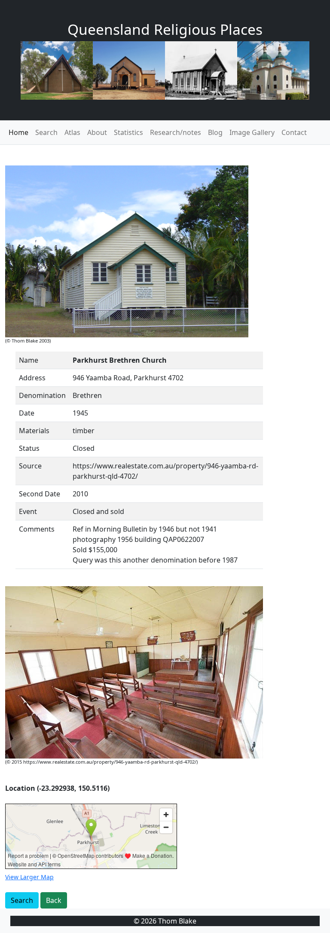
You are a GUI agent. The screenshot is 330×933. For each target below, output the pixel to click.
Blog (215, 132)
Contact (294, 132)
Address (32, 377)
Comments (37, 529)
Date (26, 413)
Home (18, 132)
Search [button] (22, 900)
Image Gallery (252, 132)
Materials (34, 430)
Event (28, 511)
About (97, 132)
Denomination (42, 395)
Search (46, 132)
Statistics (128, 132)
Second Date (39, 494)
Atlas (72, 132)
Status (29, 448)
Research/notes (175, 132)
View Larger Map (29, 877)
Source (30, 466)
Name (28, 360)
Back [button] (53, 900)
